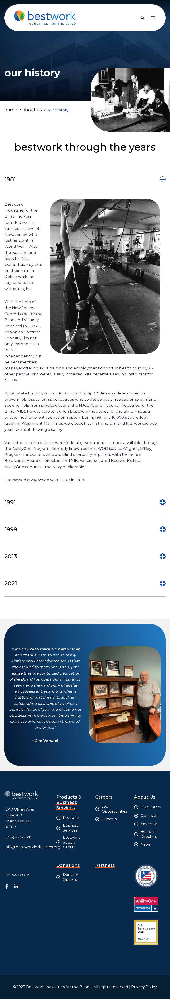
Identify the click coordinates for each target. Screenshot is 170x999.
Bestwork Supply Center (71, 842)
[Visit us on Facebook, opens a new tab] (8, 886)
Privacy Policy (144, 987)
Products (71, 818)
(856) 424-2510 (18, 837)
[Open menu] (153, 17)
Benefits (109, 819)
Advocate (149, 824)
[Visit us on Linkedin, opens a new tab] (18, 886)
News (145, 844)
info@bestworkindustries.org (32, 847)
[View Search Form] (142, 18)
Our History (151, 807)
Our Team (150, 815)
